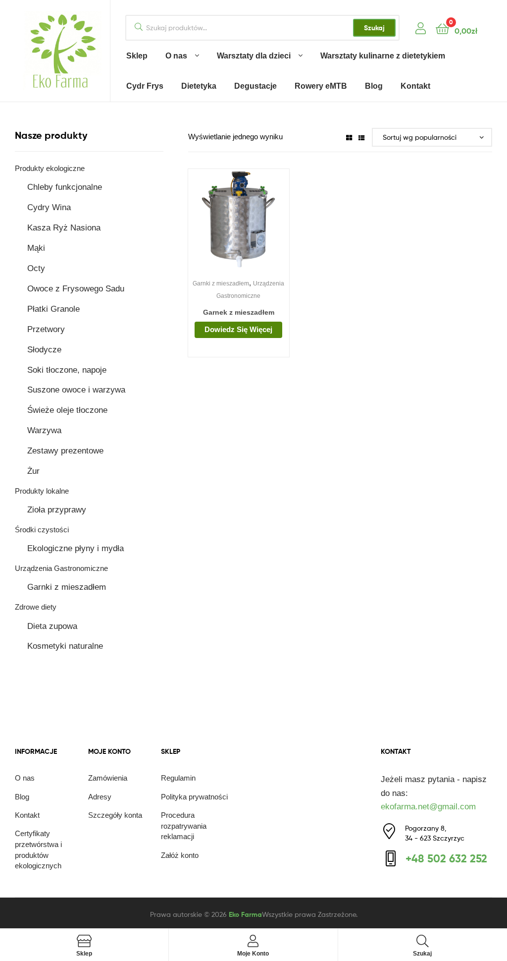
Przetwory (46, 329)
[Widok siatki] (349, 137)
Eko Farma (245, 914)
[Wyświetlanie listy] (361, 137)
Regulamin (178, 778)
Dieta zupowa (52, 626)
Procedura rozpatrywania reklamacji (183, 826)
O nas (176, 56)
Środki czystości (42, 529)
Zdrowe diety (35, 607)
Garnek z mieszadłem (238, 312)
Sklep (137, 56)
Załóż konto (180, 855)
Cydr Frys (144, 86)
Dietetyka (198, 86)
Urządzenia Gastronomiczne (61, 568)
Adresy (99, 796)
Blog (374, 86)
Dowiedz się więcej (238, 329)
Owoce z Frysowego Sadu (75, 288)
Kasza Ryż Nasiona (64, 227)
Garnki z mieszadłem (221, 283)
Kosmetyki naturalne (65, 646)
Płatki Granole (53, 309)
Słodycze (44, 349)
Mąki (36, 248)
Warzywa (44, 430)
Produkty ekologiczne (50, 168)
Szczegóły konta (115, 815)
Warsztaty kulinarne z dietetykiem (382, 56)
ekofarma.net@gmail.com (428, 806)
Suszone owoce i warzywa (76, 390)
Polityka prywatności (194, 796)
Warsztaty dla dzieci (254, 56)
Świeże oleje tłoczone (67, 410)
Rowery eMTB (321, 86)
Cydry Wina (49, 207)
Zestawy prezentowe (65, 450)
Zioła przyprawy (56, 509)
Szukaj (374, 27)
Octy (36, 268)
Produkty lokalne (42, 491)
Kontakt (415, 86)
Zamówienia (107, 778)
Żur (33, 471)
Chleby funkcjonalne (64, 187)
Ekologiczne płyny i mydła (75, 548)
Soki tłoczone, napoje (66, 370)
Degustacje (255, 86)
